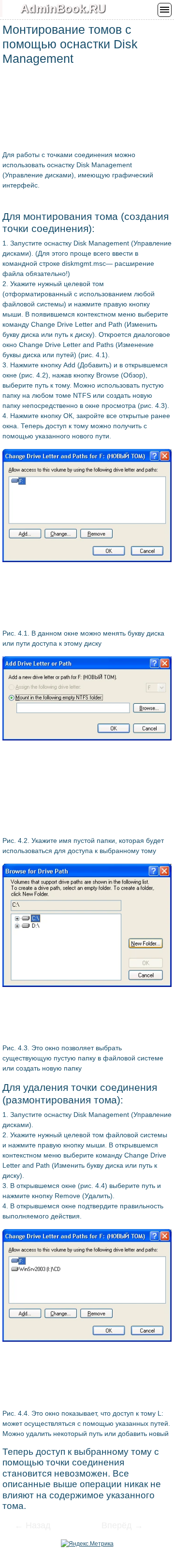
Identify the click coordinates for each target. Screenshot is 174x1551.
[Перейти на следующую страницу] (116, 1526)
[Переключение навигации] (165, 10)
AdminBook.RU (62, 8)
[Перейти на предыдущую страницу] (38, 1526)
